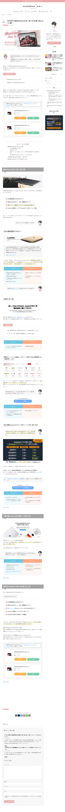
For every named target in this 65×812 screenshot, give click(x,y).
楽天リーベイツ (15, 288)
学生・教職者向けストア (19, 317)
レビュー (48, 80)
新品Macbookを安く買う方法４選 (15, 146)
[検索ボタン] (51, 11)
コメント (6, 764)
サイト (5, 791)
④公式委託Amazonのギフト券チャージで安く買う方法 (21, 154)
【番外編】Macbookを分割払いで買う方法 (17, 156)
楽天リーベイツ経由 (12, 608)
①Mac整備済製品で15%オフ (15, 148)
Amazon (8, 105)
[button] (16, 715)
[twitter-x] (53, 46)
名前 (5, 781)
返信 (6, 756)
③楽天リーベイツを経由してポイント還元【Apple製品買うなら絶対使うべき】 (56, 96)
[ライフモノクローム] (32, 6)
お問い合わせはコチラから (54, 42)
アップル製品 (5, 25)
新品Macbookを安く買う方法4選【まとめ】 (18, 159)
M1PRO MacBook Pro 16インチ (21, 125)
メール (6, 786)
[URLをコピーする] (29, 715)
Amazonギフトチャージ (28, 103)
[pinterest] (55, 46)
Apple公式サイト (12, 255)
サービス (49, 83)
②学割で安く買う (13, 150)
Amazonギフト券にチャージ (13, 478)
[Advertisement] (23, 696)
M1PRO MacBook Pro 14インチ (21, 110)
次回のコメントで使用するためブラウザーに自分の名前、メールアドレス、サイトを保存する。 (23, 797)
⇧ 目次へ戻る (6, 507)
